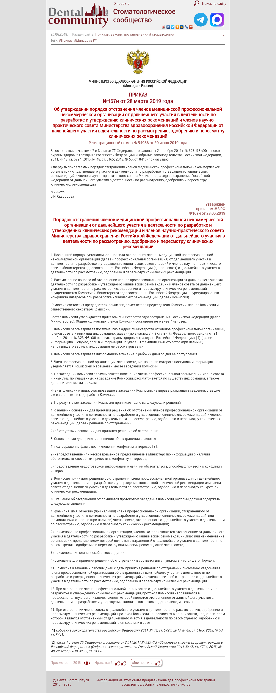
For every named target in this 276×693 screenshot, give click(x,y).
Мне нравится (143, 662)
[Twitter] (173, 27)
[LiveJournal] (186, 27)
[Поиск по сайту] (197, 4)
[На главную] (78, 26)
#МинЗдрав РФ (85, 40)
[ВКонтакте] (168, 27)
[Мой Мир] (182, 27)
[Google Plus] (191, 27)
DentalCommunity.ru (73, 680)
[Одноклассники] (177, 27)
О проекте (122, 3)
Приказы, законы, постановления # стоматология (134, 34)
